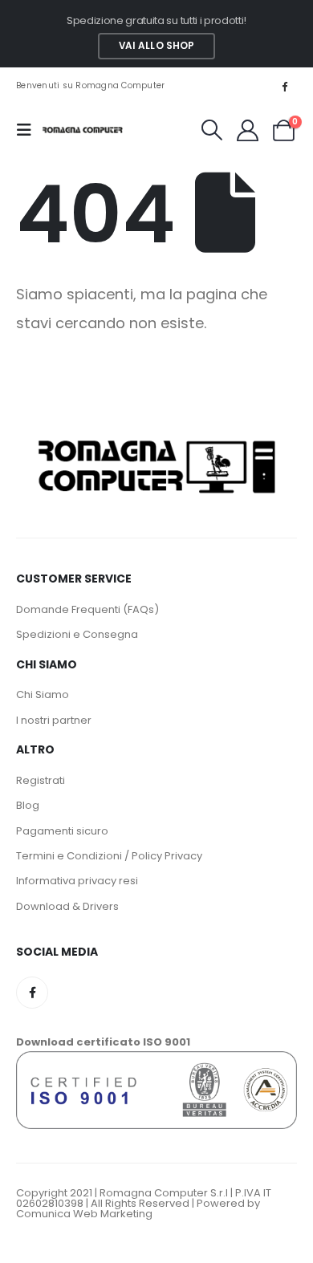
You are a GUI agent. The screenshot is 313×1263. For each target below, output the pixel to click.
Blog (27, 805)
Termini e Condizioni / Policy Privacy (109, 855)
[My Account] (247, 130)
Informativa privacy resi (77, 880)
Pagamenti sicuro (62, 831)
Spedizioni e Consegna (77, 634)
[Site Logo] (82, 130)
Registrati (40, 780)
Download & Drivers (67, 906)
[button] (29, 130)
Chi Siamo (42, 694)
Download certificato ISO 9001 (103, 1042)
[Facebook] (285, 86)
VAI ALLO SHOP (157, 45)
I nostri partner (53, 720)
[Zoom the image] (156, 437)
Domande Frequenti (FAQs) (87, 609)
